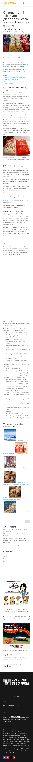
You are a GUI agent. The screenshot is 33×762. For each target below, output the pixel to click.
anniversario (11, 664)
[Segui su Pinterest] (14, 757)
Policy (5, 701)
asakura (16, 659)
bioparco (23, 657)
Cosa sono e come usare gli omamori (14, 77)
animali (9, 661)
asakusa (8, 657)
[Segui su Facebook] (4, 757)
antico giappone (6, 659)
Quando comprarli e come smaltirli (14, 82)
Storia (4, 559)
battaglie (12, 661)
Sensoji (6, 200)
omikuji (14, 58)
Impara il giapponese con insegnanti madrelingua (16, 617)
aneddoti (12, 659)
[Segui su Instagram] (7, 757)
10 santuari (12, 665)
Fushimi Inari (13, 200)
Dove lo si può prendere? (11, 79)
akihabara (18, 657)
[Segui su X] (11, 757)
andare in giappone (16, 666)
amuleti (11, 420)
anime (19, 659)
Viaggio (24, 32)
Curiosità (18, 32)
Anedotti (13, 32)
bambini (16, 664)
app (15, 661)
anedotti (13, 657)
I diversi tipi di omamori (11, 84)
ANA (26, 657)
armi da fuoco (20, 661)
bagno (4, 657)
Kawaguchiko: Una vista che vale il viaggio (14, 538)
